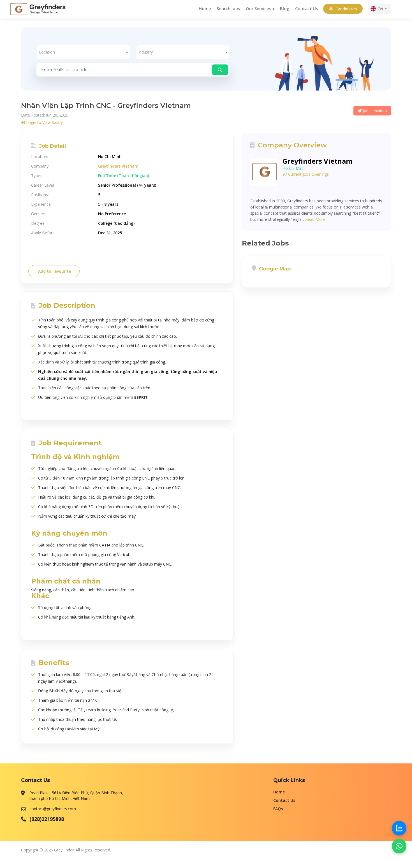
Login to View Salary (44, 122)
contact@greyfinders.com (52, 808)
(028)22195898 (46, 819)
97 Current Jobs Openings (306, 174)
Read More (315, 219)
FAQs (278, 808)
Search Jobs (228, 8)
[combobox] (83, 52)
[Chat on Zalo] (399, 828)
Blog (285, 8)
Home (205, 8)
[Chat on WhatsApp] (399, 846)
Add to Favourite (54, 271)
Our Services (258, 8)
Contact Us (306, 8)
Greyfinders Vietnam (118, 166)
